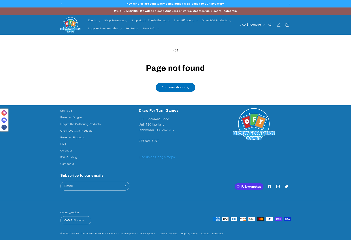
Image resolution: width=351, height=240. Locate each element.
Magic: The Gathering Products (80, 124)
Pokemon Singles (71, 117)
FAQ (63, 144)
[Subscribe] (125, 186)
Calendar (66, 150)
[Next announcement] (290, 3)
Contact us (67, 164)
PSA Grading (68, 157)
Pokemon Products (72, 137)
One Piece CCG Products (76, 130)
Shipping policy (189, 234)
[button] (94, 21)
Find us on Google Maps (157, 157)
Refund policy (128, 234)
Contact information (212, 234)
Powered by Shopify (106, 234)
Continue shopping (176, 87)
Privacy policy (147, 234)
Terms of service (168, 234)
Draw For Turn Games (82, 234)
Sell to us (66, 111)
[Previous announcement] (61, 3)
